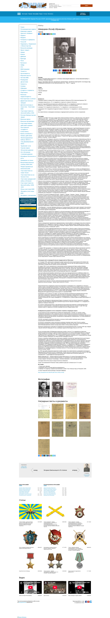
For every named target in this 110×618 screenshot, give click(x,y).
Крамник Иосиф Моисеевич (24, 490)
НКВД (22, 65)
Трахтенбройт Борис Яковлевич (25, 493)
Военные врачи (25, 119)
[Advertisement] (28, 236)
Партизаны (24, 92)
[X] (44, 34)
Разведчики (24, 79)
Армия (23, 52)
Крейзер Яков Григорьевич (49, 495)
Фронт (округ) (25, 50)
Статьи (45, 13)
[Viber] (49, 34)
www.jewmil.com (22, 602)
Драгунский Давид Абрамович (50, 487)
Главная (30, 13)
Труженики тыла (26, 146)
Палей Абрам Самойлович (24, 491)
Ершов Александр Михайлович (50, 493)
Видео (41, 13)
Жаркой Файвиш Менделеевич (50, 490)
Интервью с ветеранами (28, 195)
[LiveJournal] (48, 34)
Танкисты (24, 71)
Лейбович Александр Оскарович (50, 489)
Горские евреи (25, 148)
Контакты (50, 13)
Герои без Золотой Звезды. (24, 571)
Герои (22, 27)
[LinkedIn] (46, 34)
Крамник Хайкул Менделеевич (25, 487)
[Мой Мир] (42, 34)
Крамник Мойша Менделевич (25, 489)
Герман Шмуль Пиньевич (24, 492)
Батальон (24, 63)
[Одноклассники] (40, 34)
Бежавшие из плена (27, 160)
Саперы (23, 86)
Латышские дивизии (27, 150)
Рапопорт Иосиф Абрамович (49, 491)
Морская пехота (26, 75)
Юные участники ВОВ (27, 189)
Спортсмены (25, 131)
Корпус (23, 54)
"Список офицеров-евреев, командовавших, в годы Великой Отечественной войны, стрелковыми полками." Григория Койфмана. (75, 549)
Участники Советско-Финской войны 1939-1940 (27, 185)
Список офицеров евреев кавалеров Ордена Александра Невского (26, 548)
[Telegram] (55, 34)
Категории (24, 13)
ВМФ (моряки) (25, 69)
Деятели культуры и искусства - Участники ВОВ (28, 107)
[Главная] (32, 5)
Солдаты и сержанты (27, 90)
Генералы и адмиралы (28, 39)
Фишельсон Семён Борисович (49, 492)
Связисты (24, 84)
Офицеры (24, 88)
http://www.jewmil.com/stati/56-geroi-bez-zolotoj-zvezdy (51, 372)
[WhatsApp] (51, 34)
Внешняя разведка (26, 48)
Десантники (24, 82)
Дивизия (23, 56)
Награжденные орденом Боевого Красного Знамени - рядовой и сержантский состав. (50, 548)
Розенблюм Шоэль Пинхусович (25, 495)
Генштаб (23, 42)
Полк (22, 60)
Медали (23, 37)
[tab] (28, 27)
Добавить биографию (83, 14)
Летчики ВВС (25, 77)
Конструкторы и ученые (28, 98)
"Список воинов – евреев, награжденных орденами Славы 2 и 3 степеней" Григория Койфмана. (51, 572)
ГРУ (22, 67)
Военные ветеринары (27, 121)
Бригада (23, 58)
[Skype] (53, 34)
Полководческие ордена (28, 29)
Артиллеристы (25, 73)
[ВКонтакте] (39, 34)
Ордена (23, 35)
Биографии (36, 13)
